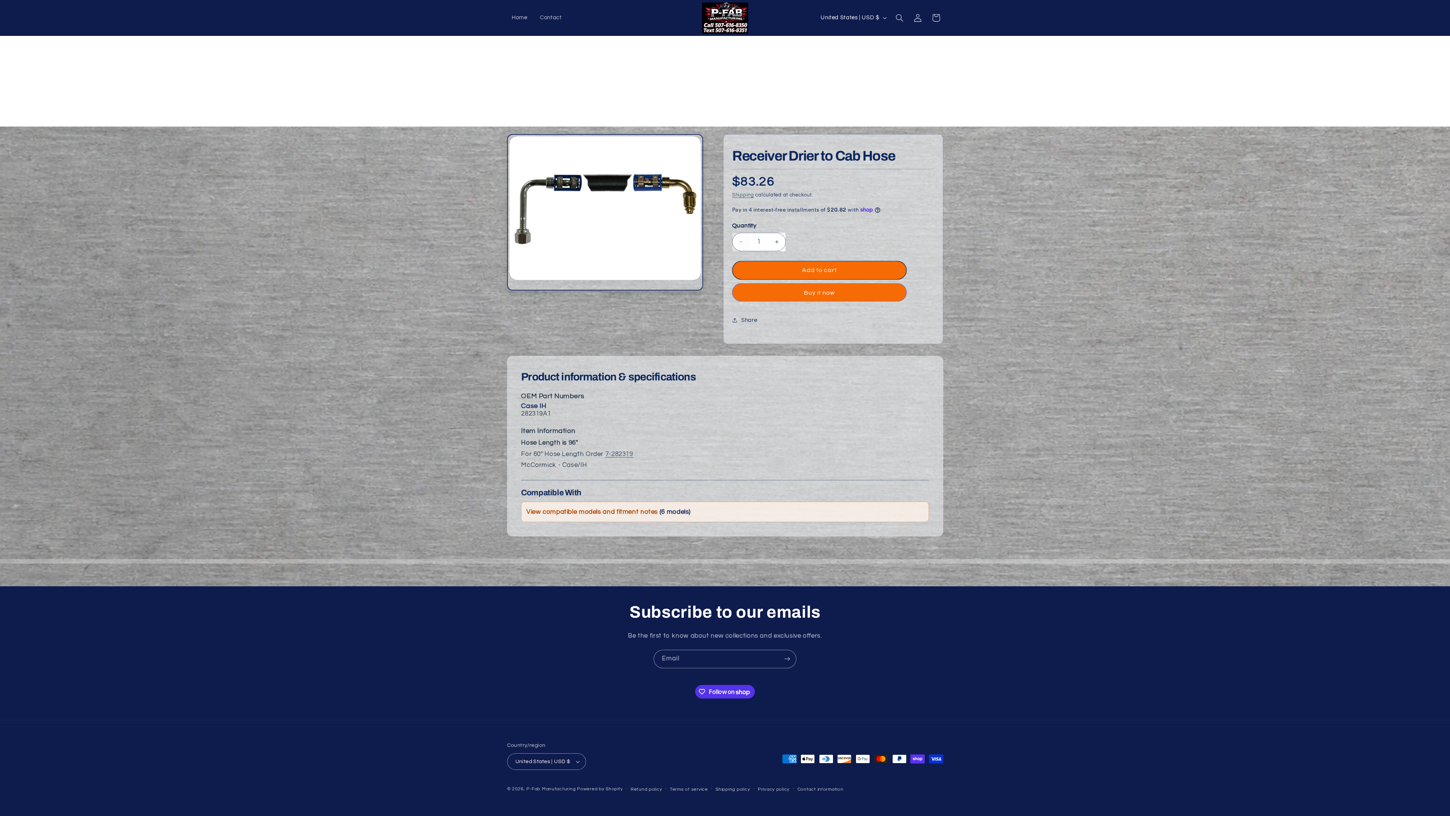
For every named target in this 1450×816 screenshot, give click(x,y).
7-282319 (619, 454)
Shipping (743, 195)
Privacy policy (774, 789)
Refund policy (646, 789)
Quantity (744, 226)
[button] (899, 17)
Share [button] (749, 320)
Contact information (821, 789)
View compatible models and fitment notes (608, 511)
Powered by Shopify (600, 789)
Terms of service (689, 789)
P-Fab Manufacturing (550, 789)
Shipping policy (733, 789)
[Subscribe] (787, 659)
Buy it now (819, 293)
